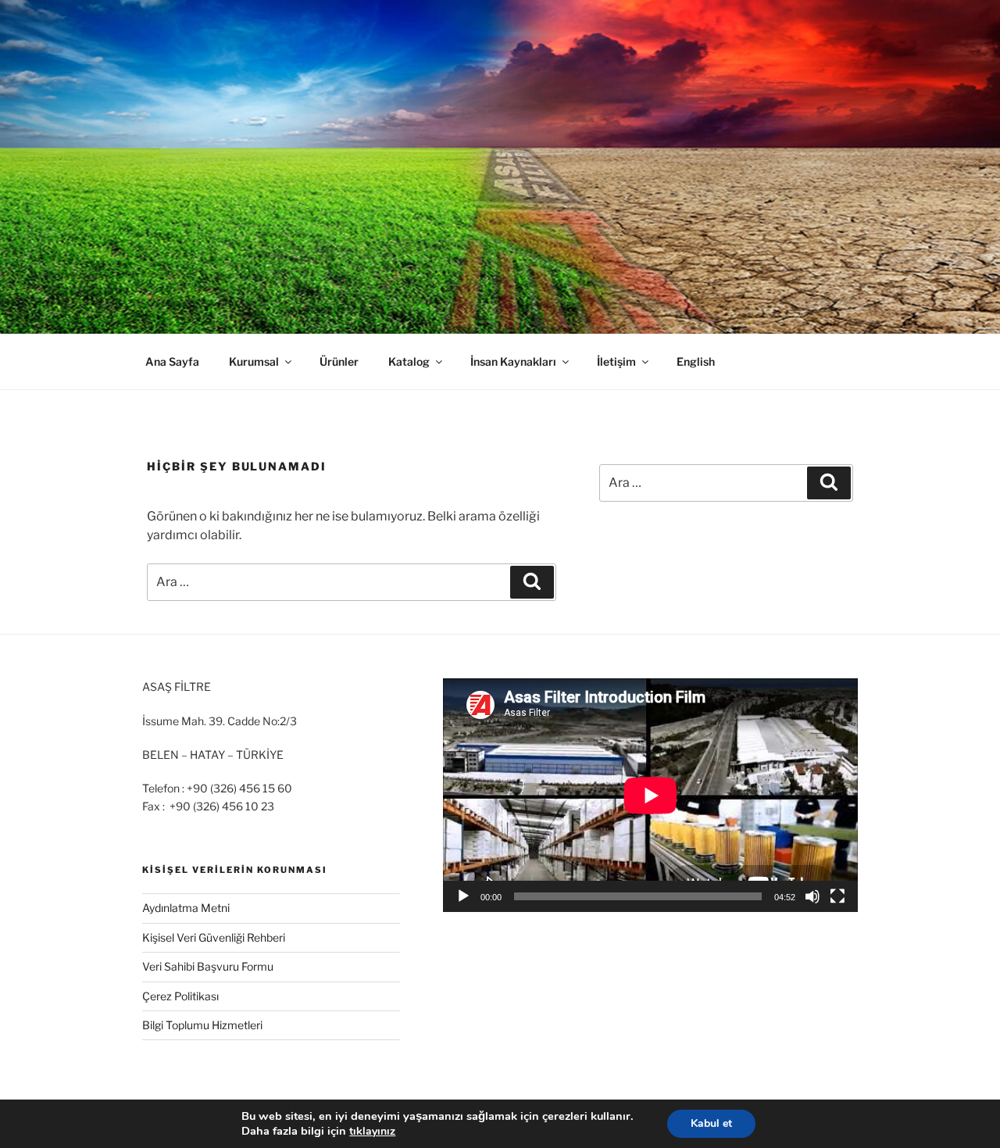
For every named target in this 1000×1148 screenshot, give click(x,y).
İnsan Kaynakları (513, 361)
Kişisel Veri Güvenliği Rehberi (213, 937)
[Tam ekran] (837, 896)
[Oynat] (463, 896)
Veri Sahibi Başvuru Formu (207, 966)
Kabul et (711, 1123)
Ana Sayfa (172, 361)
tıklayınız (372, 1131)
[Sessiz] (812, 896)
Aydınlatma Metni (186, 907)
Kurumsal (254, 361)
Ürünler (339, 361)
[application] (650, 795)
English (696, 361)
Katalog (409, 361)
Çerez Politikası (180, 996)
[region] (500, 167)
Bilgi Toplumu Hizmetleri (202, 1025)
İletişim (616, 361)
